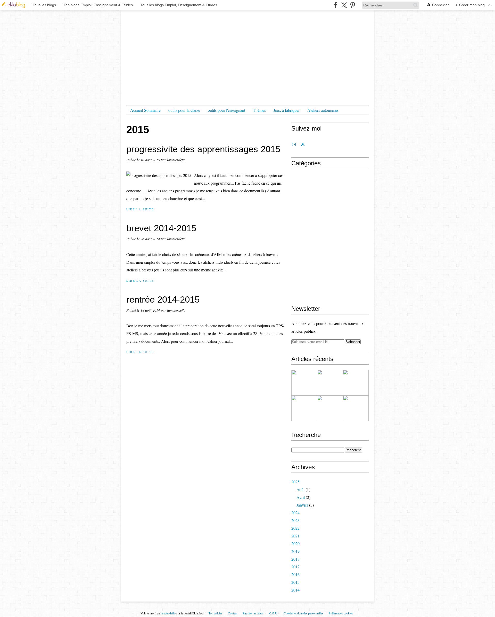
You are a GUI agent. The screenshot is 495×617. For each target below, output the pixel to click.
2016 (295, 574)
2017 (295, 566)
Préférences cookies (341, 613)
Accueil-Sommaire (145, 110)
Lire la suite (140, 209)
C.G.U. (273, 613)
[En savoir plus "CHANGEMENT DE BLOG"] (304, 383)
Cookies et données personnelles (303, 613)
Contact (232, 613)
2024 (295, 512)
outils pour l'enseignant (226, 110)
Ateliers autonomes (323, 110)
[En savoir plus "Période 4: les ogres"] (356, 383)
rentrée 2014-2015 (163, 299)
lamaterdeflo (168, 613)
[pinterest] (352, 5)
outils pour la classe (184, 110)
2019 (295, 551)
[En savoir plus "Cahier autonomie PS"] (304, 408)
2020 (295, 543)
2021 (295, 535)
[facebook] (335, 5)
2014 (295, 590)
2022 (295, 528)
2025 (295, 481)
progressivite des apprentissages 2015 (203, 149)
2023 (295, 520)
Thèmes (259, 110)
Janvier (302, 505)
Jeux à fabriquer (287, 110)
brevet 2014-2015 (161, 228)
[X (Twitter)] (344, 5)
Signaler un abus (253, 613)
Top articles (215, 613)
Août (300, 489)
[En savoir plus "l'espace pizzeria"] (330, 383)
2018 (295, 559)
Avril (300, 497)
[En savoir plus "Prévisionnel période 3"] (356, 408)
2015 (295, 582)
